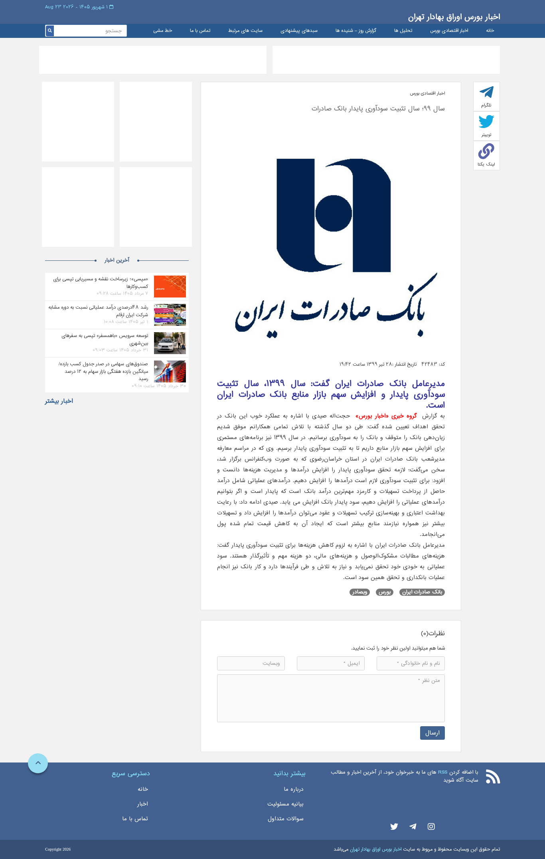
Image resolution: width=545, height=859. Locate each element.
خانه (490, 31)
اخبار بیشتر (59, 401)
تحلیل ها (403, 31)
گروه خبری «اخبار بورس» (386, 416)
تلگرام (486, 105)
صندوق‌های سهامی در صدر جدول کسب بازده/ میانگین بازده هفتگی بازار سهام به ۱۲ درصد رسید (103, 371)
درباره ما (294, 789)
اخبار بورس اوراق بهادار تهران (454, 17)
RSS (442, 772)
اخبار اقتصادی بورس (449, 31)
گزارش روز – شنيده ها (356, 31)
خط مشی (162, 31)
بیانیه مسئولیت (285, 804)
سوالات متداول (286, 819)
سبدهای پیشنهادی (299, 31)
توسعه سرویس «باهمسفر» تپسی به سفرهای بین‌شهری (104, 339)
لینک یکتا (486, 164)
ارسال (432, 732)
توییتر (487, 135)
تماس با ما (200, 31)
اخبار (142, 804)
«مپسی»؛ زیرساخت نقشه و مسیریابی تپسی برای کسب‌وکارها (100, 283)
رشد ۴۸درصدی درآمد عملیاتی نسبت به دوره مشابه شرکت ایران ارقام (98, 311)
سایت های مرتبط (245, 31)
